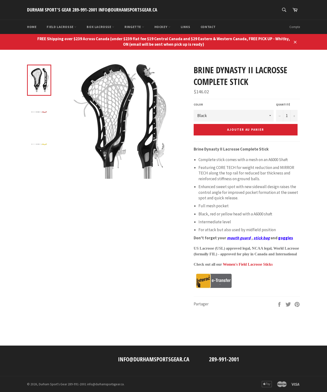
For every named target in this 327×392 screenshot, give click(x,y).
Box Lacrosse (99, 27)
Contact (208, 27)
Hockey (161, 27)
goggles (285, 238)
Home (31, 27)
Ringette (133, 27)
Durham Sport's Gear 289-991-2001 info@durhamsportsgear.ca (92, 9)
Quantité (283, 104)
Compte (294, 27)
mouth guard (239, 238)
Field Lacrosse (60, 27)
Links (185, 27)
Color (198, 104)
